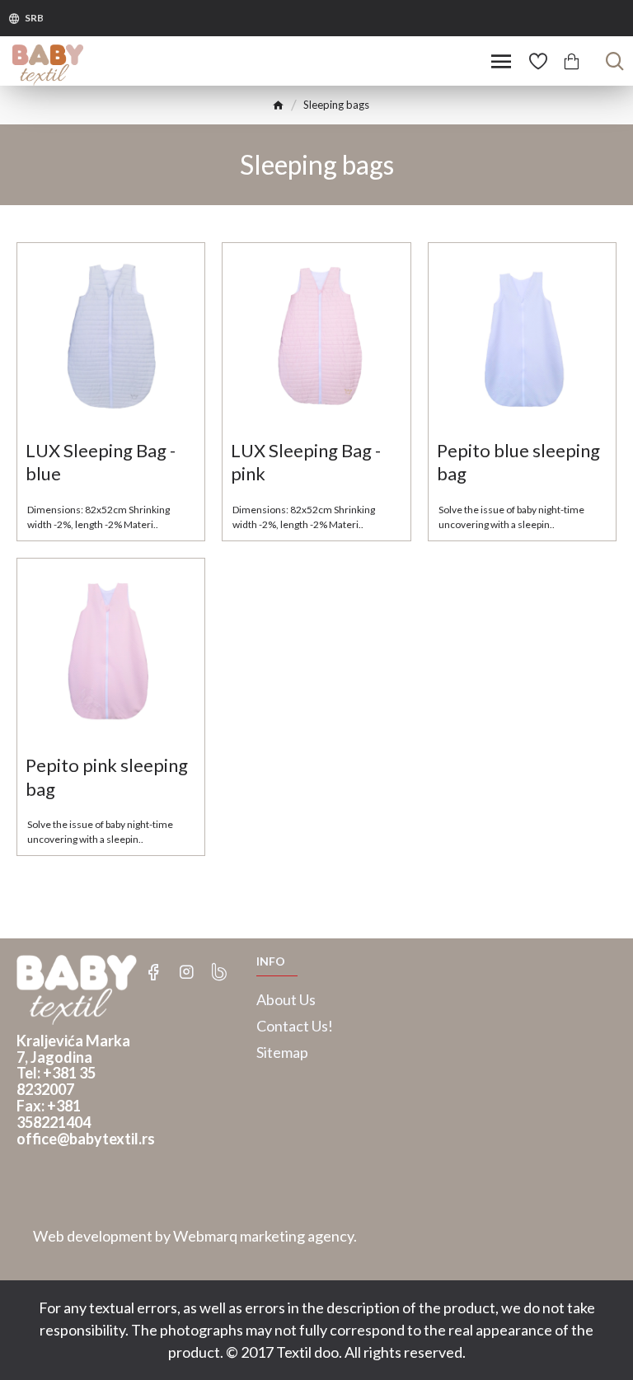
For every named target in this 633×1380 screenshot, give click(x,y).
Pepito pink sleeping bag (107, 777)
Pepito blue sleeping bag (518, 462)
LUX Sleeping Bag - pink (306, 462)
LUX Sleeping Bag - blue (101, 462)
